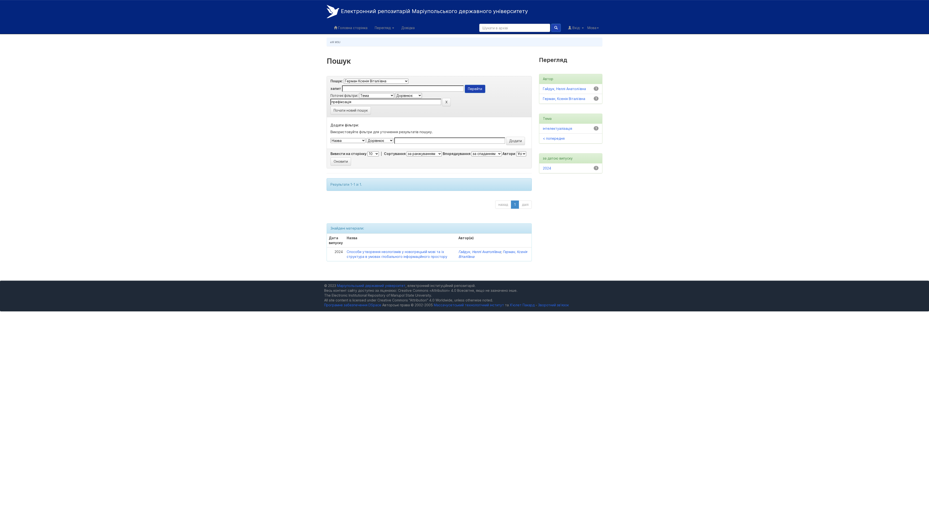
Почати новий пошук (351, 110)
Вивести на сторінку (348, 154)
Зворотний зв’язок (553, 305)
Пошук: (336, 81)
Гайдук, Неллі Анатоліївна (479, 252)
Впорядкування (457, 154)
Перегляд (383, 28)
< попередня (554, 138)
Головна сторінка (352, 28)
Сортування (395, 154)
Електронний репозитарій (433, 11)
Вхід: (576, 28)
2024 (547, 168)
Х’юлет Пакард (522, 305)
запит (335, 88)
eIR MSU (335, 42)
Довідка (408, 28)
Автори (508, 154)
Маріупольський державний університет (371, 286)
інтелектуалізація (557, 128)
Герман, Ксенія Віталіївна (564, 99)
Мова (591, 28)
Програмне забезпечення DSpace (352, 305)
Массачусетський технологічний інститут (469, 305)
